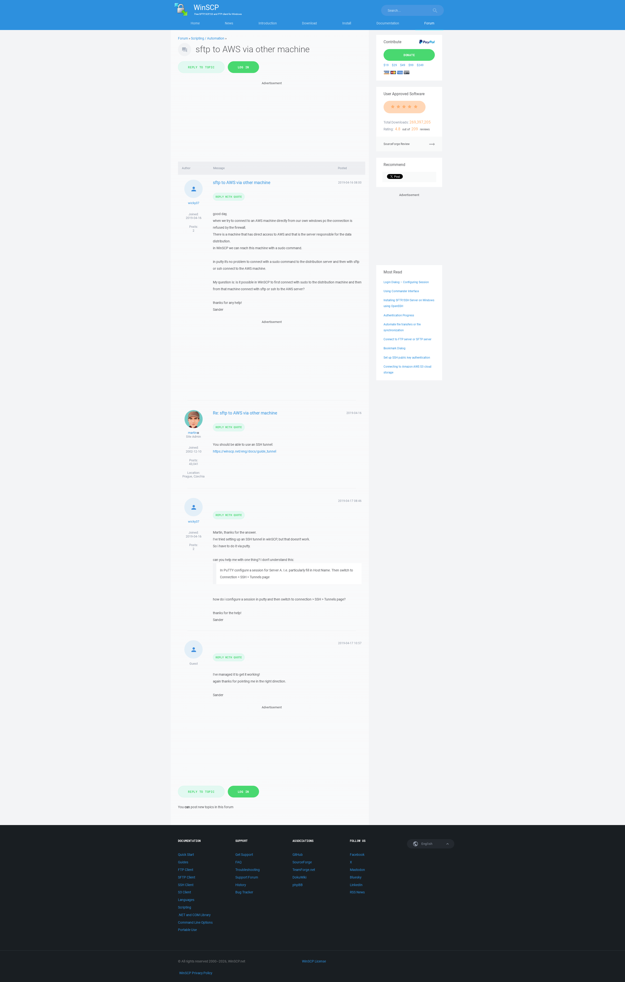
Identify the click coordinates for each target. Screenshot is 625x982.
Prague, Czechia (193, 476)
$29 (394, 65)
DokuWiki (299, 877)
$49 (402, 65)
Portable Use (187, 930)
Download (309, 23)
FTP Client (185, 870)
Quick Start (186, 854)
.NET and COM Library (194, 915)
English (426, 844)
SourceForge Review (397, 144)
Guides (183, 862)
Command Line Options (195, 922)
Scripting (184, 907)
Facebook (357, 854)
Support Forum (246, 877)
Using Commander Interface (401, 291)
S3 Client (184, 892)
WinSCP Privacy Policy (195, 973)
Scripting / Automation (207, 38)
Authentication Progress (399, 315)
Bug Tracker (244, 892)
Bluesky (355, 877)
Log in (243, 67)
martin (192, 433)
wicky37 (193, 203)
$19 (386, 65)
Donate (409, 55)
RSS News (357, 892)
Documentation (387, 23)
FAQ (238, 862)
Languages (186, 900)
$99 (411, 65)
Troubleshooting (247, 870)
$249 (420, 65)
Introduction (268, 23)
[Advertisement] (271, 120)
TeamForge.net (303, 870)
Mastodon (357, 870)
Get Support (244, 854)
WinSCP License (314, 961)
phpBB (297, 885)
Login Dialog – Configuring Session (406, 282)
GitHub (297, 854)
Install (346, 23)
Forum (429, 23)
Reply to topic (201, 67)
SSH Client (185, 885)
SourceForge (302, 862)
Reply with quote (229, 196)
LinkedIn (356, 885)
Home (195, 23)
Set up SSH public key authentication (407, 357)
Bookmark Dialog (395, 348)
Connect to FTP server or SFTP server (407, 339)
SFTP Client (186, 877)
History (240, 885)
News (229, 23)
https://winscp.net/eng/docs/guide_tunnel (244, 451)
